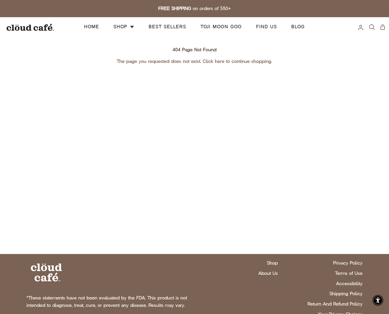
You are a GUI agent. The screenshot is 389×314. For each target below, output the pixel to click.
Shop (272, 263)
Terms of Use (349, 273)
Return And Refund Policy (335, 304)
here (219, 61)
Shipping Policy (346, 294)
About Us (268, 273)
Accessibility (349, 284)
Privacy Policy (348, 263)
